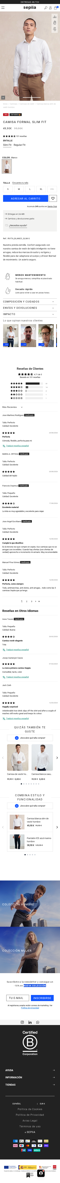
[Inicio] (29, 8)
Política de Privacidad (30, 1114)
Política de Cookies (30, 1109)
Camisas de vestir (27, 104)
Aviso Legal (30, 1120)
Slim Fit (7, 144)
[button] (45, 7)
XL (41, 189)
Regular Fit (19, 144)
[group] (30, 2)
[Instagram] (22, 1022)
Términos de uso (30, 1126)
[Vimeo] (30, 1022)
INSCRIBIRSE (42, 998)
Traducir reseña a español (17, 445)
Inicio (5, 104)
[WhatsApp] (37, 1022)
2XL (52, 189)
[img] (8, 433)
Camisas (13, 104)
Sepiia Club (52, 206)
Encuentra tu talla (20, 183)
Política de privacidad (30, 1008)
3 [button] (31, 601)
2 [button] (26, 601)
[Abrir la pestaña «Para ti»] (41, 1173)
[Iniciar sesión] (50, 7)
